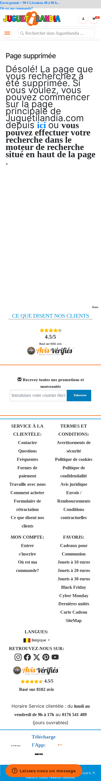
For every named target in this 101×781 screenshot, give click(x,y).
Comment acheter (27, 492)
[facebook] (28, 657)
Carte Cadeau (73, 612)
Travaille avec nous (27, 484)
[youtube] (55, 657)
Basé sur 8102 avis (50, 339)
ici (42, 125)
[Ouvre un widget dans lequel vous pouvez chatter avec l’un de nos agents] (44, 771)
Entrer (27, 545)
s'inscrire (27, 554)
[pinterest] (46, 657)
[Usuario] (83, 18)
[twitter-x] (37, 657)
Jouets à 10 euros (74, 562)
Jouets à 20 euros (74, 570)
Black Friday (73, 587)
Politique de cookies (73, 459)
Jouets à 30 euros (74, 578)
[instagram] (18, 657)
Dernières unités (73, 603)
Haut (95, 307)
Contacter (27, 442)
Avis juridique (73, 484)
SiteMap (74, 620)
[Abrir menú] (7, 33)
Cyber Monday (73, 595)
